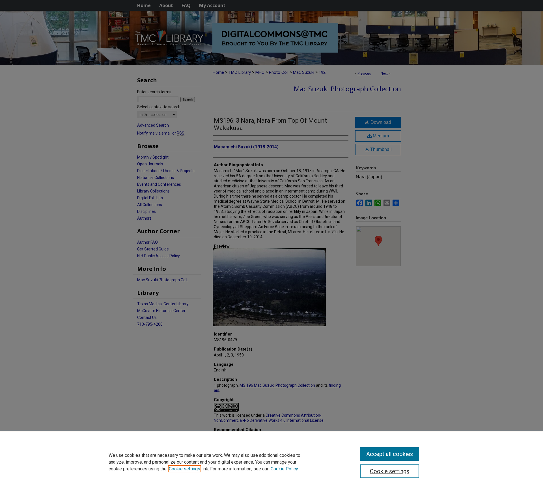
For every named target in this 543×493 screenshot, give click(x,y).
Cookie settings (184, 469)
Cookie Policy (284, 469)
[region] (271, 462)
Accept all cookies (389, 454)
